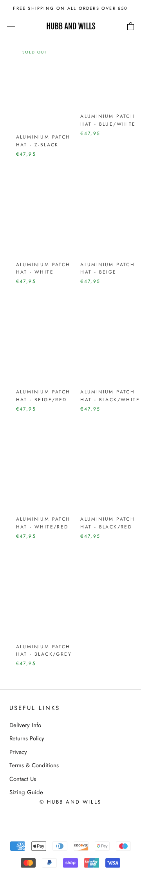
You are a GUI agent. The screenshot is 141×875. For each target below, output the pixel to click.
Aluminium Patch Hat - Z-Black (43, 140)
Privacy (18, 752)
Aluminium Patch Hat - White (43, 268)
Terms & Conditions (34, 765)
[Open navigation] (11, 26)
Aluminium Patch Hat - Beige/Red (43, 395)
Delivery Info (25, 725)
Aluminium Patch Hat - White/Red (43, 523)
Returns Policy (26, 738)
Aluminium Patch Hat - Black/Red (107, 523)
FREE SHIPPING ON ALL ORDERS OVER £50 (70, 8)
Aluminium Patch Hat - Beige (107, 268)
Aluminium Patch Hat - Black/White (110, 395)
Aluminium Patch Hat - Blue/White (108, 120)
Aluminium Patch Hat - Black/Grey (44, 650)
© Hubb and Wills (70, 802)
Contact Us (22, 779)
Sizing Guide (26, 792)
